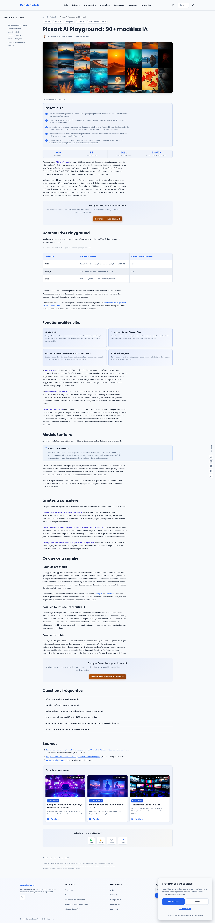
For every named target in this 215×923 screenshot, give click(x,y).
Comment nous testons (75, 899)
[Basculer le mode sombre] (193, 5)
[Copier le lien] (211, 476)
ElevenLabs (110, 593)
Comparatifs (90, 5)
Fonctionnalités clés (15, 29)
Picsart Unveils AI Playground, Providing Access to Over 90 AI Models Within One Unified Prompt (88, 750)
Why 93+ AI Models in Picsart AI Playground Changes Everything (74, 756)
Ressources (119, 5)
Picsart (47, 22)
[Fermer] (207, 883)
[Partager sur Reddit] (211, 471)
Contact (68, 895)
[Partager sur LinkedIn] (211, 461)
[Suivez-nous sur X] (22, 897)
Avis (66, 5)
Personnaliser (185, 908)
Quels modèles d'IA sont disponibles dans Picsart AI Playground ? (74, 711)
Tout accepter (173, 901)
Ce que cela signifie (15, 39)
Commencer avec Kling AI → (107, 219)
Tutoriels (76, 5)
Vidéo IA (58, 22)
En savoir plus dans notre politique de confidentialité (185, 915)
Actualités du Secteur (97, 22)
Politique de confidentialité (76, 904)
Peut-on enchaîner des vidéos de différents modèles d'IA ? (71, 717)
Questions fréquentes (16, 42)
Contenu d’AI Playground (17, 25)
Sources (11, 46)
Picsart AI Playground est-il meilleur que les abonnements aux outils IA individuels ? (83, 723)
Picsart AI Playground (55, 760)
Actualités (105, 5)
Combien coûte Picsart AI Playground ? (62, 705)
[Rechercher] (173, 5)
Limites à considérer (15, 35)
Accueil (45, 17)
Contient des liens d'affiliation (54, 99)
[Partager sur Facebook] (211, 466)
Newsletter (146, 5)
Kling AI (99, 593)
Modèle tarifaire (14, 32)
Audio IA (81, 22)
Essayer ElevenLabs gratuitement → (107, 676)
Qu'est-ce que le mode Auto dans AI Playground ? (67, 729)
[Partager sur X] (211, 457)
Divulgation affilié (72, 909)
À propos (132, 5)
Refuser (197, 901)
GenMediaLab (29, 5)
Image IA (69, 22)
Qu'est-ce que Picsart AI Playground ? (62, 699)
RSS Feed (114, 909)
